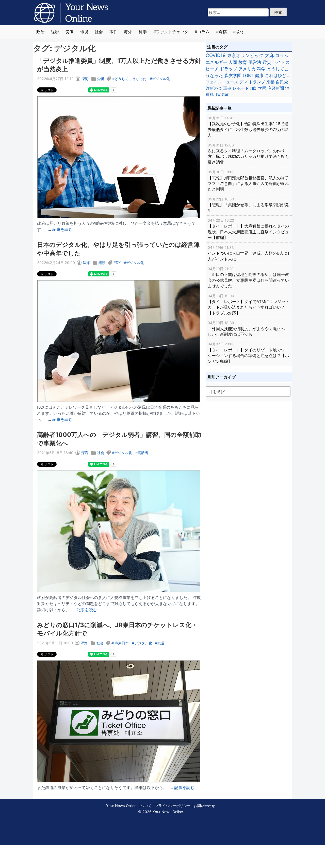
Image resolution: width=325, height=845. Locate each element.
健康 (259, 75)
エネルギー (216, 62)
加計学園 (258, 88)
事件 (113, 31)
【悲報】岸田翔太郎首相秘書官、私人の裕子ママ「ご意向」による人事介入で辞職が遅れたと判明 (248, 181)
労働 (70, 31)
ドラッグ (228, 68)
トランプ (257, 81)
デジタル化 (161, 79)
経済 (55, 31)
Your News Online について (129, 805)
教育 (242, 62)
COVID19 (216, 55)
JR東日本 (121, 643)
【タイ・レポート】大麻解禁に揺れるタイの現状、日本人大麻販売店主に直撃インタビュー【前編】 (248, 229)
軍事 (227, 88)
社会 (99, 31)
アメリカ (247, 68)
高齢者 (143, 452)
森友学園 (232, 75)
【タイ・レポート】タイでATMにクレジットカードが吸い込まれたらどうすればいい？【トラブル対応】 (248, 304)
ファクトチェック (172, 31)
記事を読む (62, 229)
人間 (233, 62)
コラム (203, 31)
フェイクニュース (222, 81)
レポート (241, 88)
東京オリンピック (245, 55)
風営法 (254, 62)
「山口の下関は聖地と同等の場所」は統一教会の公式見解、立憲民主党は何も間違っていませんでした (248, 277)
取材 (240, 31)
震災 (267, 62)
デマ (243, 81)
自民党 (282, 81)
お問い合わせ (204, 805)
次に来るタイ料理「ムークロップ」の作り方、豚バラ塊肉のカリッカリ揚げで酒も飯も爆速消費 (248, 154)
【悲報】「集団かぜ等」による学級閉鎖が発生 (248, 205)
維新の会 (214, 88)
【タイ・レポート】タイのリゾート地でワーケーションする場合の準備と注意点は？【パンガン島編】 (248, 353)
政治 (40, 31)
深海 (85, 79)
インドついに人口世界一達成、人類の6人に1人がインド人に (248, 253)
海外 (128, 31)
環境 (84, 31)
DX (118, 262)
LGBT (248, 75)
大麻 (269, 55)
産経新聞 (276, 88)
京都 (270, 81)
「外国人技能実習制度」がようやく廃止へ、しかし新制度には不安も (248, 329)
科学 (143, 31)
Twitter (222, 94)
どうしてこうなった (131, 79)
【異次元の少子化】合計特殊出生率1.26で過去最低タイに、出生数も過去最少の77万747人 (248, 127)
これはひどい (278, 75)
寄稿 (223, 31)
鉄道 (161, 643)
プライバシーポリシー (172, 805)
